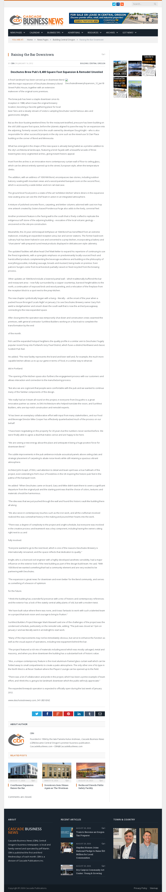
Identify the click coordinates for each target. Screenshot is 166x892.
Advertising (74, 32)
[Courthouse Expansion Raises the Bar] (22, 772)
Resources (93, 32)
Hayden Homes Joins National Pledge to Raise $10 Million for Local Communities (90, 852)
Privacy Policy (140, 888)
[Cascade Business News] (38, 18)
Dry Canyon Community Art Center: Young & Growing (90, 871)
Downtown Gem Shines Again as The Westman (56, 786)
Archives (110, 32)
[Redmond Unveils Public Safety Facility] (90, 772)
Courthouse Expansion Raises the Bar (21, 786)
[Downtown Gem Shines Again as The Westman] (56, 772)
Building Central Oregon (92, 63)
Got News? (128, 32)
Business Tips (53, 32)
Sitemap (154, 888)
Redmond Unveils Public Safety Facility (91, 786)
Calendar (35, 32)
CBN (12, 63)
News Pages (16, 32)
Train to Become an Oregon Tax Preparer (90, 834)
